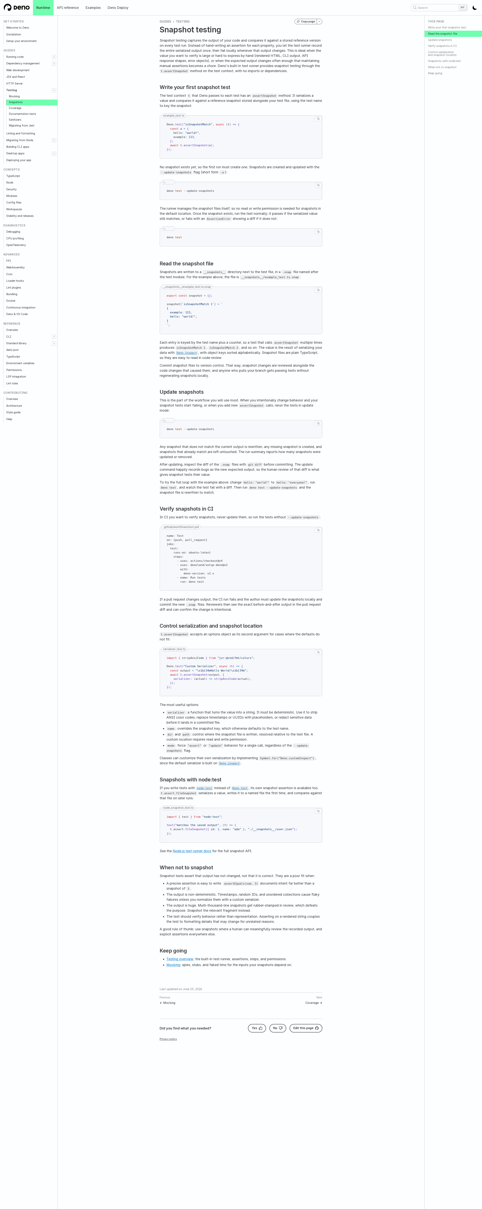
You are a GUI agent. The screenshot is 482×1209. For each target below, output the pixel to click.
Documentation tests (22, 114)
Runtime (43, 8)
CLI (8, 336)
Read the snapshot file (442, 33)
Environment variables (20, 363)
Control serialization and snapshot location (442, 53)
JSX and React (15, 76)
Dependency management (23, 63)
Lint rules (12, 383)
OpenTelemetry (16, 245)
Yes (254, 1028)
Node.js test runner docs (192, 851)
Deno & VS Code (17, 314)
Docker (10, 300)
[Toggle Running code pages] (54, 57)
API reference (68, 8)
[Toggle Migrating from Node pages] (54, 140)
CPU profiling (15, 238)
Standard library (16, 343)
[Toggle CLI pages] (54, 336)
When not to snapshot (442, 67)
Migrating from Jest (21, 125)
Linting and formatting (20, 133)
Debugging (13, 231)
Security (11, 189)
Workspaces (14, 209)
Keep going (435, 73)
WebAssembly (15, 267)
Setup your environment (21, 41)
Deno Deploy (118, 8)
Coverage (15, 108)
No (275, 1028)
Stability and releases (20, 216)
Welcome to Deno (17, 27)
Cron (9, 274)
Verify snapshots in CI (442, 46)
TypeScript (13, 176)
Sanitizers (15, 119)
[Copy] (318, 118)
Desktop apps (15, 153)
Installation (13, 34)
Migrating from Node (19, 140)
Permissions (14, 370)
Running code (15, 57)
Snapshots (16, 102)
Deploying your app (18, 160)
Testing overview (179, 959)
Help (9, 419)
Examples (93, 8)
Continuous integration (20, 307)
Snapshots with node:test (444, 61)
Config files (13, 202)
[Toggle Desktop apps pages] (54, 153)
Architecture (14, 405)
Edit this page (303, 1028)
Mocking (14, 96)
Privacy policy (168, 1039)
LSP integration (16, 376)
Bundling (11, 294)
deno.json (12, 350)
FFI (8, 261)
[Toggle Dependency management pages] (54, 63)
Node (9, 182)
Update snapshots (440, 40)
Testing (11, 90)
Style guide (13, 412)
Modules (11, 196)
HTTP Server (14, 83)
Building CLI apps (17, 146)
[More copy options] (319, 21)
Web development (18, 70)
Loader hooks (15, 280)
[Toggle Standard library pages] (54, 343)
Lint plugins (13, 287)
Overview (12, 330)
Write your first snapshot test (447, 27)
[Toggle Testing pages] (54, 90)
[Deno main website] (16, 7)
